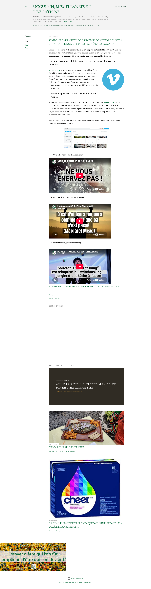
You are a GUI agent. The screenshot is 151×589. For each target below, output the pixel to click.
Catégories (66, 25)
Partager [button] (28, 36)
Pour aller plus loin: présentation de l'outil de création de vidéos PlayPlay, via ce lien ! (84, 286)
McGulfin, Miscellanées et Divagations (70, 582)
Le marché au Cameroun (66, 447)
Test (26, 45)
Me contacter (79, 25)
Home (35, 25)
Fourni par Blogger (77, 578)
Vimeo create (54, 70)
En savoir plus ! (67, 21)
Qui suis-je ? (44, 25)
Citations (55, 25)
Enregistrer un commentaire (72, 392)
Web (26, 48)
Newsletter (93, 25)
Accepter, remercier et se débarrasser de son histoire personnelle (86, 385)
